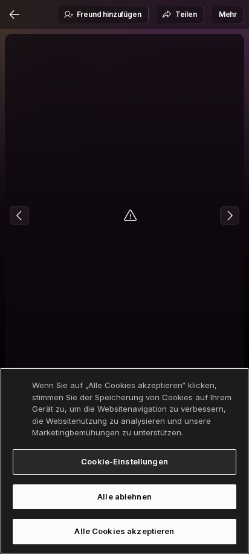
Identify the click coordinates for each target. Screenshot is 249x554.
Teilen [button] (186, 14)
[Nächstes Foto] (229, 215)
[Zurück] (14, 14)
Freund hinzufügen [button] (109, 14)
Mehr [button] (228, 14)
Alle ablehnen (124, 496)
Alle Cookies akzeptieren (124, 531)
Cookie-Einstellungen (124, 461)
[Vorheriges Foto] (19, 215)
